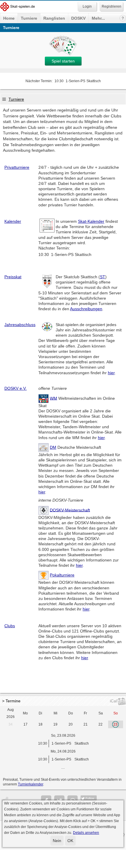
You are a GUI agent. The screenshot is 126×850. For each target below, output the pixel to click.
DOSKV (78, 18)
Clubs (9, 625)
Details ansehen (86, 833)
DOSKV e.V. (15, 388)
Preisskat (12, 276)
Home (9, 18)
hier (111, 372)
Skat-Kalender (91, 221)
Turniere (29, 18)
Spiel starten (63, 61)
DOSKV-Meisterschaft (70, 509)
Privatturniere (16, 167)
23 (115, 724)
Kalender (12, 221)
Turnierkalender (30, 784)
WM (53, 398)
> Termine (11, 701)
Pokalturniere (62, 575)
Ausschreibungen (86, 308)
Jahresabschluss (19, 324)
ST (102, 276)
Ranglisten (54, 18)
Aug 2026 (10, 713)
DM (53, 447)
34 (10, 724)
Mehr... (98, 18)
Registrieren (111, 6)
